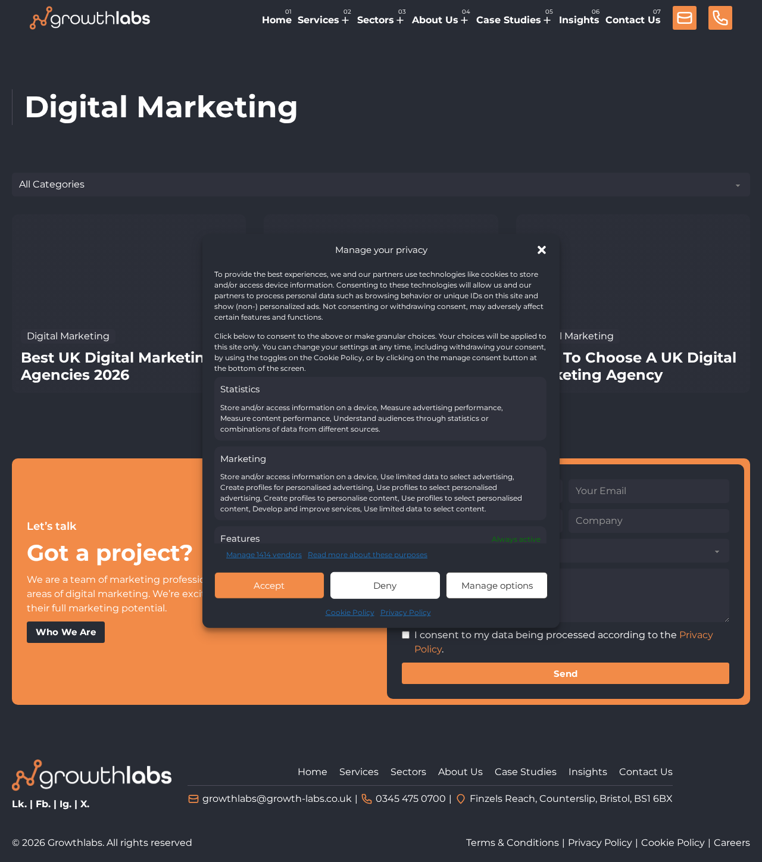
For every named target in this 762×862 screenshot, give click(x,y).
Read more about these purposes (367, 554)
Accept (269, 585)
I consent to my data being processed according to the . (563, 642)
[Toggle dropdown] (345, 20)
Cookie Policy (350, 612)
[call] (720, 20)
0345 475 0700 (411, 798)
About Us (435, 20)
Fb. (43, 804)
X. (84, 804)
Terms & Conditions (512, 842)
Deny (384, 585)
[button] (542, 250)
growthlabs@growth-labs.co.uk (277, 798)
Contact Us (633, 20)
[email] (685, 20)
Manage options (497, 585)
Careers (732, 842)
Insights (579, 20)
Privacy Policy (405, 612)
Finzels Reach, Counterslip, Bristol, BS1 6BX (571, 798)
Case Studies (508, 20)
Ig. (65, 804)
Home (277, 20)
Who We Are (66, 632)
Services (318, 20)
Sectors (375, 20)
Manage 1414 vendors (264, 554)
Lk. (19, 804)
